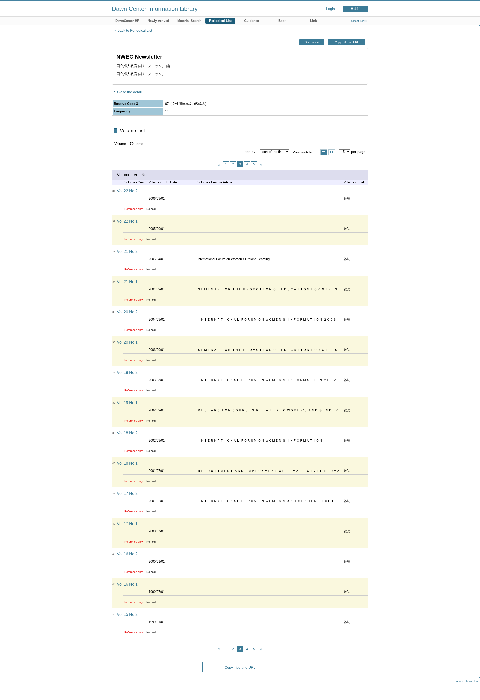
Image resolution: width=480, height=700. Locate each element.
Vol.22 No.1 (127, 221)
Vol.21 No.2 (127, 251)
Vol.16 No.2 (127, 554)
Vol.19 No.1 (127, 403)
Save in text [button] (312, 42)
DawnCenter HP (128, 21)
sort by (250, 152)
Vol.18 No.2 (127, 433)
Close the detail (129, 92)
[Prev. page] (219, 164)
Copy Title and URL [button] (347, 42)
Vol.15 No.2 (127, 614)
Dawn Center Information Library (155, 8)
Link (313, 21)
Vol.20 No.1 (127, 342)
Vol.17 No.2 (127, 493)
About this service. (467, 681)
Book (282, 21)
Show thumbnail (331, 152)
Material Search (190, 21)
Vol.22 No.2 (127, 191)
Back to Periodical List (135, 30)
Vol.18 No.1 (127, 463)
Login (330, 9)
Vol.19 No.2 (127, 372)
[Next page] (261, 164)
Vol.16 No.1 (127, 584)
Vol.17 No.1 (127, 524)
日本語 (355, 9)
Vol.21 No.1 (127, 282)
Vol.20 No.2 (127, 312)
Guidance (251, 21)
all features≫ (359, 20)
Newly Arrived (158, 21)
